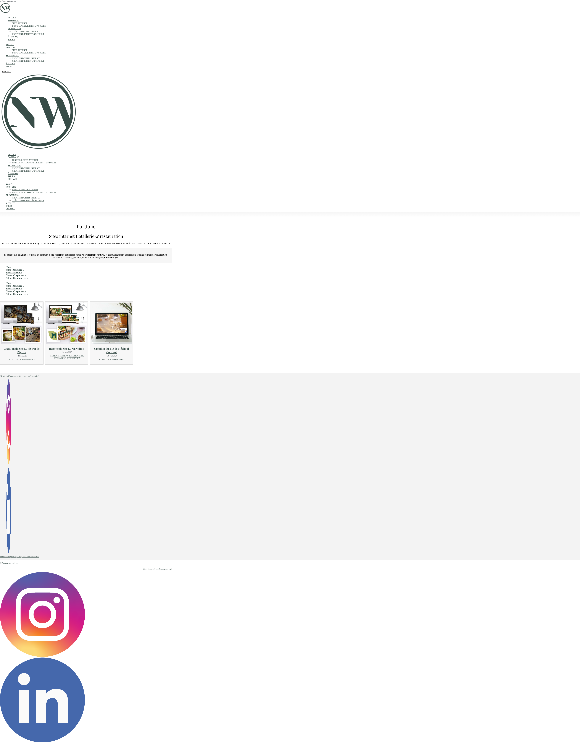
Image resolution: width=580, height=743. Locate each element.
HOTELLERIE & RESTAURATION (22, 359)
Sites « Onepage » (15, 270)
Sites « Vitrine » (14, 272)
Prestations (14, 28)
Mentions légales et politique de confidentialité (19, 376)
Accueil (12, 17)
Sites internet (19, 23)
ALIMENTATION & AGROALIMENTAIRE (66, 356)
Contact (12, 179)
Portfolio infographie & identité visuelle (34, 163)
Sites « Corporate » (16, 275)
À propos (13, 36)
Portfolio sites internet (25, 160)
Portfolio (13, 20)
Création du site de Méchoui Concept (111, 350)
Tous (8, 267)
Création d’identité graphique (28, 34)
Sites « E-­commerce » (17, 278)
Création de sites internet (26, 31)
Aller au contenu (8, 1)
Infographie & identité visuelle (29, 26)
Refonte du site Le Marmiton (66, 348)
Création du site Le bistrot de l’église (22, 350)
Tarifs (11, 39)
